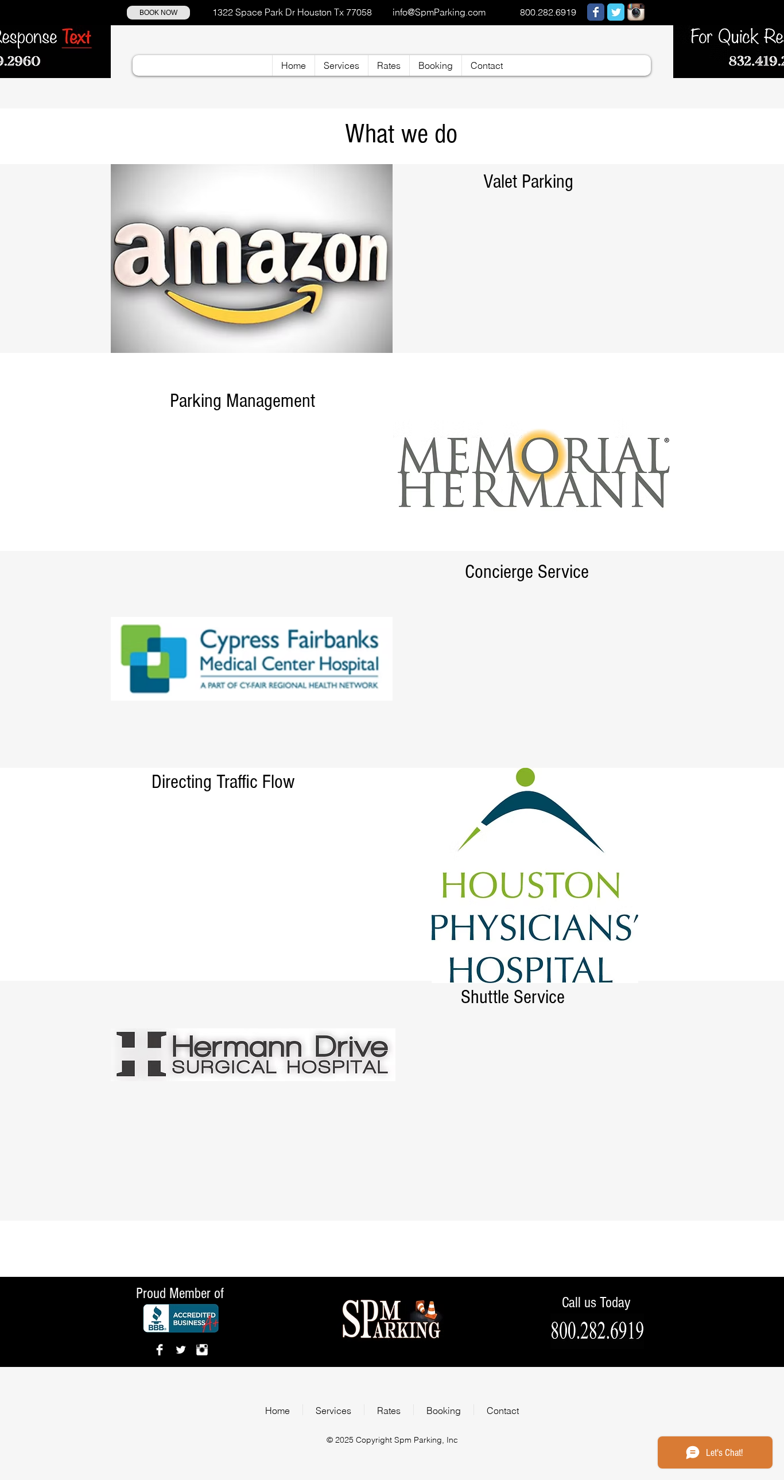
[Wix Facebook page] (595, 12)
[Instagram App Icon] (636, 12)
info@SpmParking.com (439, 12)
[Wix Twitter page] (615, 12)
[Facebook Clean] (159, 1349)
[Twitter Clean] (181, 1349)
